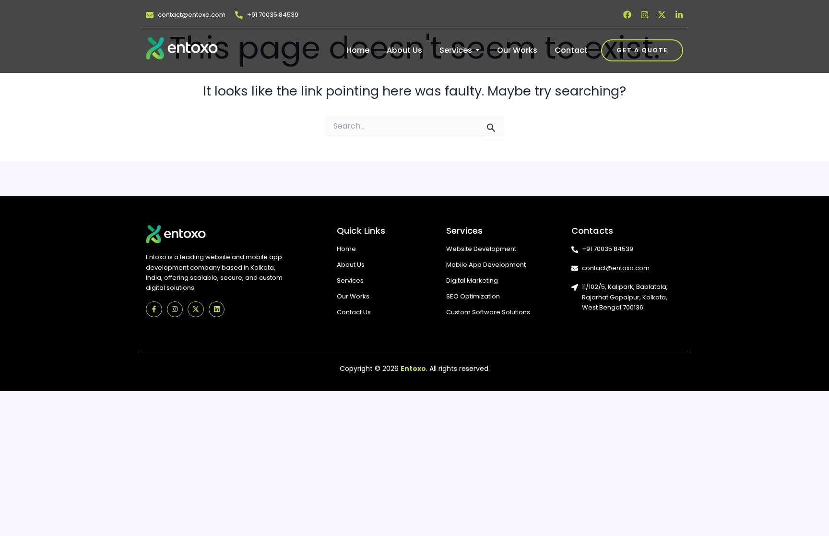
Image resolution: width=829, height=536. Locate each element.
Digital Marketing (472, 280)
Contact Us (354, 312)
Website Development (481, 248)
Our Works (353, 296)
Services (350, 280)
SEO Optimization (473, 296)
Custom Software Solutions (488, 312)
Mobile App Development (486, 264)
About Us (351, 264)
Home (346, 248)
